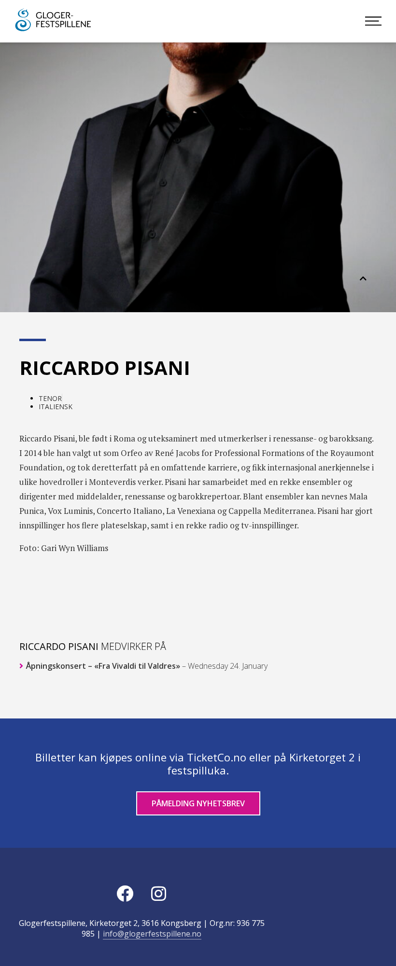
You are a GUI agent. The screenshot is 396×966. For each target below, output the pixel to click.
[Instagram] (158, 893)
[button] (363, 278)
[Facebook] (124, 893)
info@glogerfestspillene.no (152, 933)
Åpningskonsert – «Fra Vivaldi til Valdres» (146, 666)
